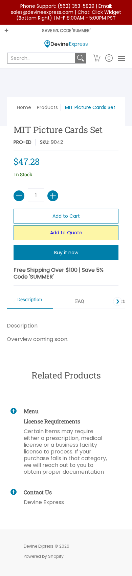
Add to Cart (66, 216)
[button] (97, 58)
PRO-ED (22, 142)
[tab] (30, 301)
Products (47, 107)
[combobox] (41, 58)
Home (24, 107)
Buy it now (66, 252)
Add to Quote (66, 232)
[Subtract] (19, 195)
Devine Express (38, 546)
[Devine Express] (66, 44)
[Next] (117, 301)
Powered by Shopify (44, 556)
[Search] (80, 58)
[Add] (52, 195)
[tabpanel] (66, 329)
